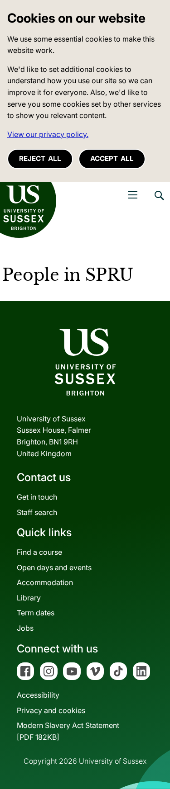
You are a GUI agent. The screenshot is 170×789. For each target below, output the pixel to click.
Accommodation (45, 582)
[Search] (158, 202)
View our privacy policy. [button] (47, 134)
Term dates (35, 612)
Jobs (25, 628)
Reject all (40, 158)
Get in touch (37, 496)
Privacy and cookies (51, 710)
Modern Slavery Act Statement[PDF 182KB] (68, 731)
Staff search (37, 512)
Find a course (39, 552)
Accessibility (38, 694)
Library (29, 597)
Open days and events (54, 567)
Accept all (112, 158)
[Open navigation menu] (132, 194)
